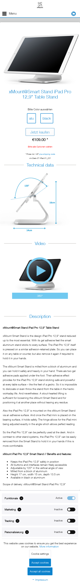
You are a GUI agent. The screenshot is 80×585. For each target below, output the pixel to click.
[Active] (71, 498)
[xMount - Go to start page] (40, 5)
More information (49, 546)
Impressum (41, 579)
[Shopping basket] (74, 13)
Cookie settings (40, 553)
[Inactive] (71, 509)
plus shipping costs (47, 154)
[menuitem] (9, 13)
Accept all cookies (40, 571)
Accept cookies (40, 562)
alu (31, 118)
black (47, 118)
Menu (13, 13)
